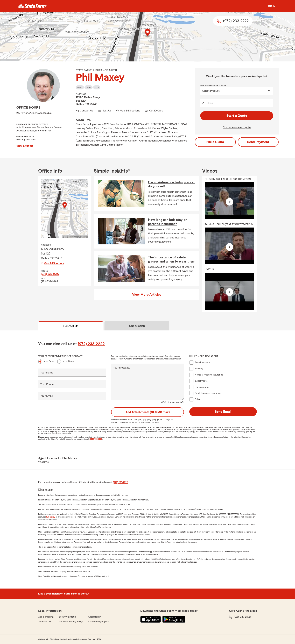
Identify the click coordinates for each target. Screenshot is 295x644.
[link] (32, 6)
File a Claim (215, 142)
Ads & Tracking (45, 617)
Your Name (46, 372)
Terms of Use (44, 621)
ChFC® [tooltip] (79, 87)
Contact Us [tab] (70, 326)
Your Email (49, 361)
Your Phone (68, 361)
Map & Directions (54, 263)
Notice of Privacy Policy (71, 621)
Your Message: (121, 367)
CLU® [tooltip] (97, 87)
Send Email (223, 411)
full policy (50, 517)
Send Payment (258, 142)
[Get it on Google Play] (173, 619)
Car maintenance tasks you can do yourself (171, 184)
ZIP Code (207, 103)
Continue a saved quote (237, 127)
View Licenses (24, 145)
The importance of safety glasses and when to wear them (171, 259)
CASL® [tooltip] (88, 87)
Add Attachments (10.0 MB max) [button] (147, 412)
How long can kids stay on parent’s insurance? (167, 222)
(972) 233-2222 (50, 274)
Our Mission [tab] (137, 325)
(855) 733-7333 (95, 439)
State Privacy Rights (98, 621)
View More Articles (146, 294)
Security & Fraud (67, 617)
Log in (270, 6)
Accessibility (94, 617)
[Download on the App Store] (150, 619)
